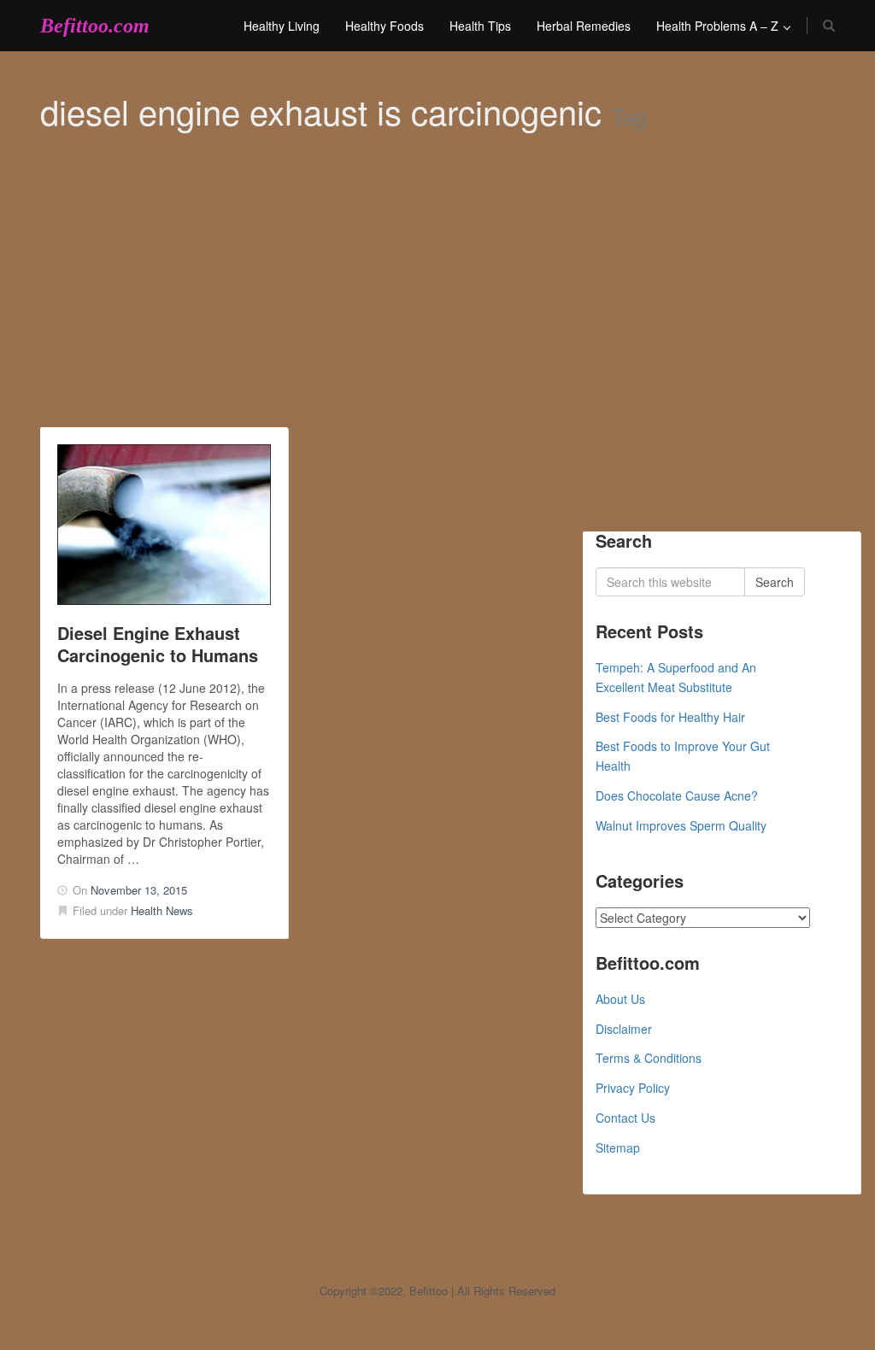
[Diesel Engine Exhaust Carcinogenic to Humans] (164, 524)
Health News (162, 910)
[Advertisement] (437, 299)
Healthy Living (282, 25)
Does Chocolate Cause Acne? (677, 795)
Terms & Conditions (649, 1057)
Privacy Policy (633, 1087)
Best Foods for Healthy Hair (670, 716)
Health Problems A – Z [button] (719, 25)
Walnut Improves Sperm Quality (681, 825)
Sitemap (618, 1147)
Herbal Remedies (584, 25)
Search (774, 581)
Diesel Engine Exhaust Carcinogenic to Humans (157, 643)
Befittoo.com (95, 26)
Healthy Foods (384, 25)
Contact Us (625, 1117)
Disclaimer (624, 1028)
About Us (620, 998)
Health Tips (480, 25)
